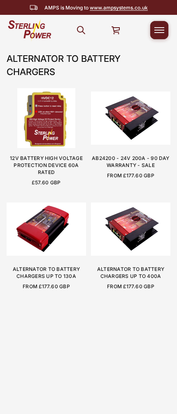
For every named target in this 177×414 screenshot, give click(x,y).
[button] (81, 30)
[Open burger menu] (159, 30)
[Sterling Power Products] (29, 30)
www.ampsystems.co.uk (119, 8)
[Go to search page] (81, 30)
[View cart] (116, 30)
